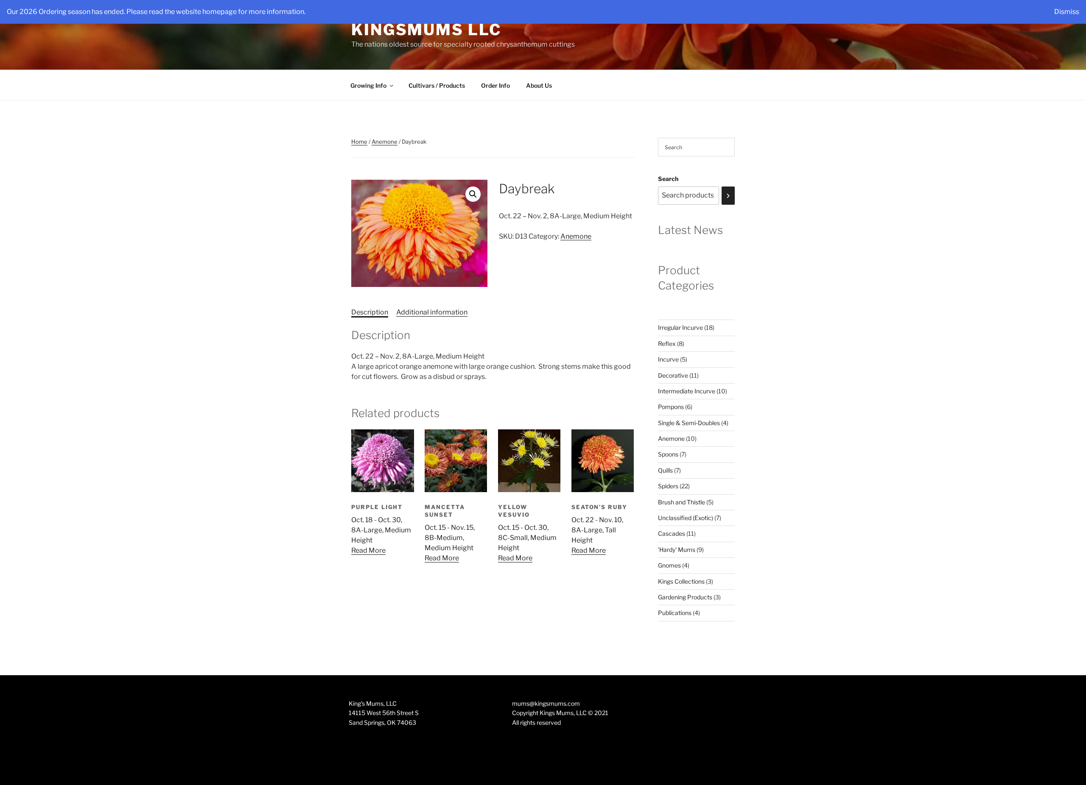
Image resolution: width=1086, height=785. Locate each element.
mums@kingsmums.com (546, 703)
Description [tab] (369, 312)
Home (359, 141)
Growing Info (368, 85)
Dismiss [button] (1066, 12)
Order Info (495, 85)
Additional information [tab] (431, 312)
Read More (368, 550)
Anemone (384, 141)
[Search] (728, 196)
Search (668, 178)
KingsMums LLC (426, 29)
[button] (473, 194)
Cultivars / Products (437, 85)
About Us (539, 85)
